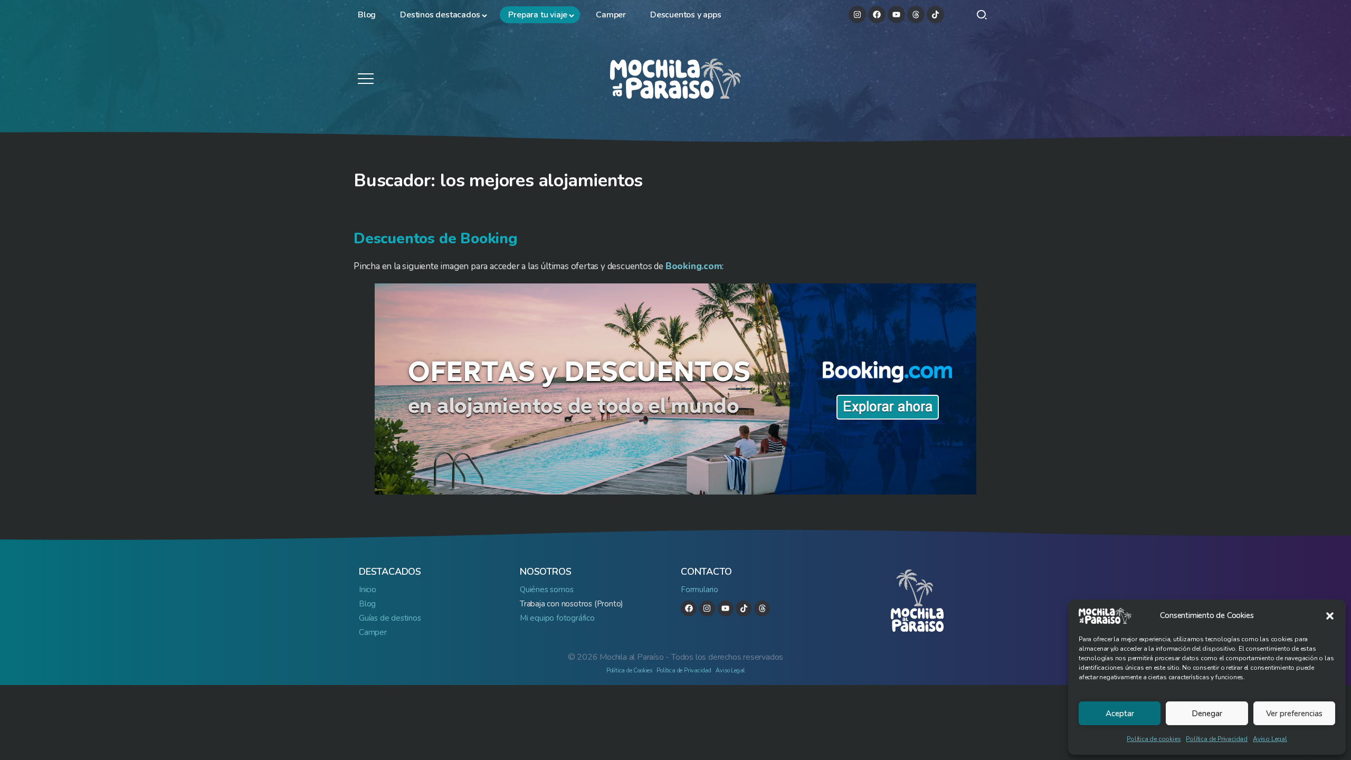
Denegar (1207, 713)
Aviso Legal (1270, 739)
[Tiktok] (935, 14)
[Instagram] (857, 14)
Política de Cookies (629, 670)
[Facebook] (877, 14)
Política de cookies (1154, 739)
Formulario (699, 589)
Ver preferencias (1294, 713)
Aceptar (1120, 713)
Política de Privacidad (1217, 739)
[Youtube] (896, 14)
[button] (1330, 616)
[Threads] (916, 14)
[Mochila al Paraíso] (675, 78)
